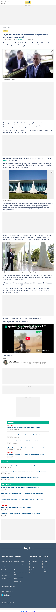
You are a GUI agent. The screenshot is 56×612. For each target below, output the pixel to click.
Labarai (9, 27)
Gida (4, 27)
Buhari (5, 160)
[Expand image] (52, 51)
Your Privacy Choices (30, 611)
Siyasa (9, 443)
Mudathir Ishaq (20, 39)
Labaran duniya (11, 449)
